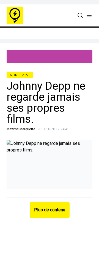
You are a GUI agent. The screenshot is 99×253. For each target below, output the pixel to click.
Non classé (19, 75)
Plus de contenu (49, 209)
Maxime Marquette (21, 129)
